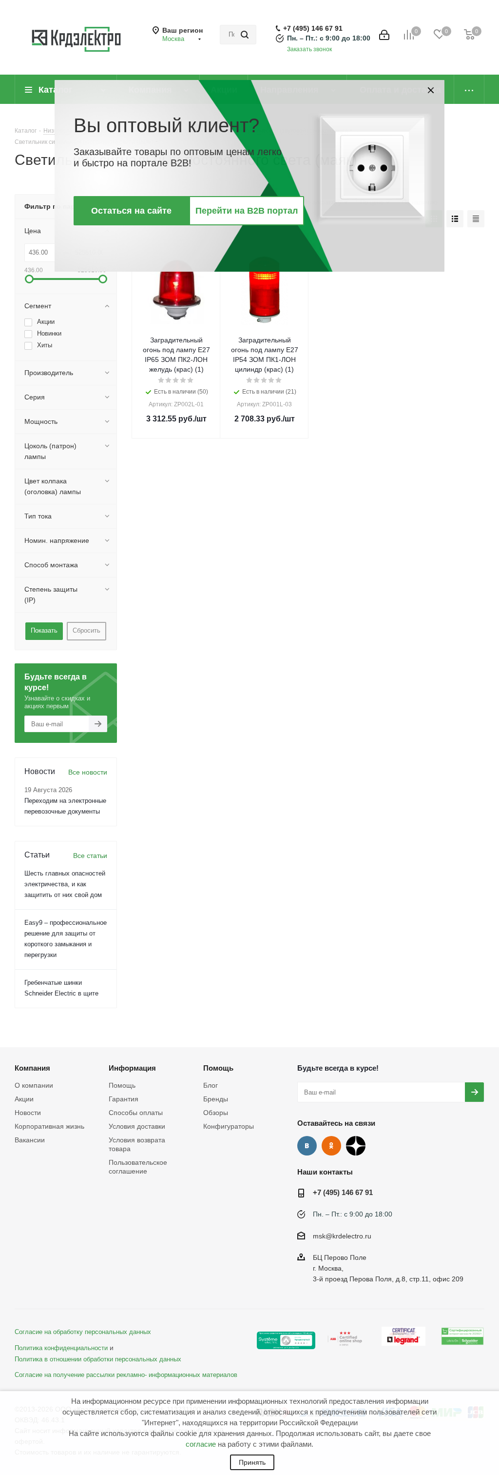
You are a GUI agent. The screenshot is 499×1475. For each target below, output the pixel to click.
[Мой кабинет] (384, 34)
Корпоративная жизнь (49, 1126)
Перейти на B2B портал (246, 211)
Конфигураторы (228, 1126)
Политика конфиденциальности (61, 1348)
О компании (34, 1085)
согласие (201, 1444)
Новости (28, 1112)
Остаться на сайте (131, 211)
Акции (24, 1099)
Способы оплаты (136, 1112)
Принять (252, 1462)
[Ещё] (469, 89)
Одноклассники (331, 1146)
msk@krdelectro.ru (342, 1236)
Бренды (215, 1099)
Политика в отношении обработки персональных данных (98, 1359)
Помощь (122, 1085)
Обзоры (215, 1112)
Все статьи (90, 855)
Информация (132, 1068)
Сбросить (86, 630)
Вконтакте (307, 1146)
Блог (210, 1085)
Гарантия (123, 1099)
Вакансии (30, 1140)
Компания (32, 1068)
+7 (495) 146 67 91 (313, 28)
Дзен (355, 1146)
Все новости (87, 772)
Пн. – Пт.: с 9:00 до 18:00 (328, 38)
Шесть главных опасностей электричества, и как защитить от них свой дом (64, 884)
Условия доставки (137, 1126)
